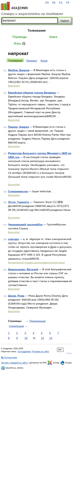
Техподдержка (24, 351)
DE (54, 2)
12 (42, 337)
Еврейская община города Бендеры (32, 92)
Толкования (36, 30)
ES (61, 2)
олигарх (13, 239)
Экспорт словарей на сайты (14, 363)
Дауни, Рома (16, 295)
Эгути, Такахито (18, 202)
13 (50, 337)
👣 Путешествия (9, 357)
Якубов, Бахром (18, 70)
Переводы (19, 37)
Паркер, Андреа (18, 126)
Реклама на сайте (40, 351)
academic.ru (14, 6)
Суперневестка (18, 191)
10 (26, 337)
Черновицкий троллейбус (25, 224)
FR (67, 2)
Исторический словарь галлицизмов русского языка (36, 262)
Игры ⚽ (20, 43)
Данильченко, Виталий (23, 269)
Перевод (31, 60)
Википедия (14, 86)
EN (47, 2)
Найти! (65, 20)
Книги (53, 37)
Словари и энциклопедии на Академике (32, 14)
